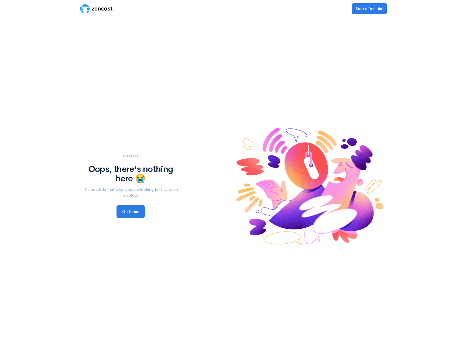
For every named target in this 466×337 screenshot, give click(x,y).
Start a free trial (369, 8)
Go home (130, 211)
